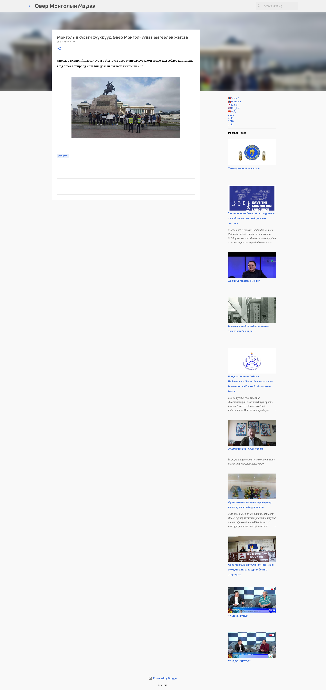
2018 (231, 121)
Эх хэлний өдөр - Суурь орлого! (246, 448)
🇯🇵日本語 (233, 104)
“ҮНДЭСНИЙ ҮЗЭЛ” (239, 661)
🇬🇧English (234, 108)
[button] (59, 49)
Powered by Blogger (165, 678)
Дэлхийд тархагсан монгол (244, 280)
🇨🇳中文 (232, 111)
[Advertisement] (217, 147)
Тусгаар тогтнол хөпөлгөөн (244, 168)
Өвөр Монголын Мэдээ (65, 6)
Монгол (62, 156)
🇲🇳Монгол (234, 101)
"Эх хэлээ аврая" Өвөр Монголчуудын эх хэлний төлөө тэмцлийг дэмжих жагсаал (251, 218)
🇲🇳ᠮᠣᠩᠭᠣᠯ (233, 98)
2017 (230, 124)
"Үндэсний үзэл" (238, 615)
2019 (230, 118)
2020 (231, 114)
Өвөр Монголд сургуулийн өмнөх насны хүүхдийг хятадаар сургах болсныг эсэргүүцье (251, 569)
